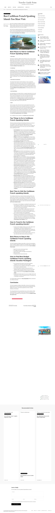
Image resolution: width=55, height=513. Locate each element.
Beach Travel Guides (41, 21)
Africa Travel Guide (41, 15)
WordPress (13, 511)
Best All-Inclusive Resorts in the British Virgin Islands (43, 416)
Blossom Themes (6, 511)
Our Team (14, 7)
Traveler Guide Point (28, 2)
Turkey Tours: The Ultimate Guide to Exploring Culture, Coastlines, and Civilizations (44, 51)
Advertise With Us (21, 7)
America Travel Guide (41, 17)
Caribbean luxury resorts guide (28, 115)
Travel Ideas (40, 29)
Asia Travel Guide (41, 19)
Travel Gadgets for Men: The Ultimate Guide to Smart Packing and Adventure (45, 66)
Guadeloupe (26, 136)
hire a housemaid (25, 278)
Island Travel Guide (7, 13)
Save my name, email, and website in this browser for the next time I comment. (24, 501)
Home (5, 7)
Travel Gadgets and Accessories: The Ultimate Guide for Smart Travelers (45, 61)
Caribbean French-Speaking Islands (17, 298)
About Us (9, 7)
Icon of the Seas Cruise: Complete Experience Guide (10, 416)
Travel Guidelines (41, 27)
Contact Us (27, 7)
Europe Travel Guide (41, 23)
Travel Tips (40, 31)
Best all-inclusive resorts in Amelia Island (27, 476)
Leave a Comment (6, 26)
